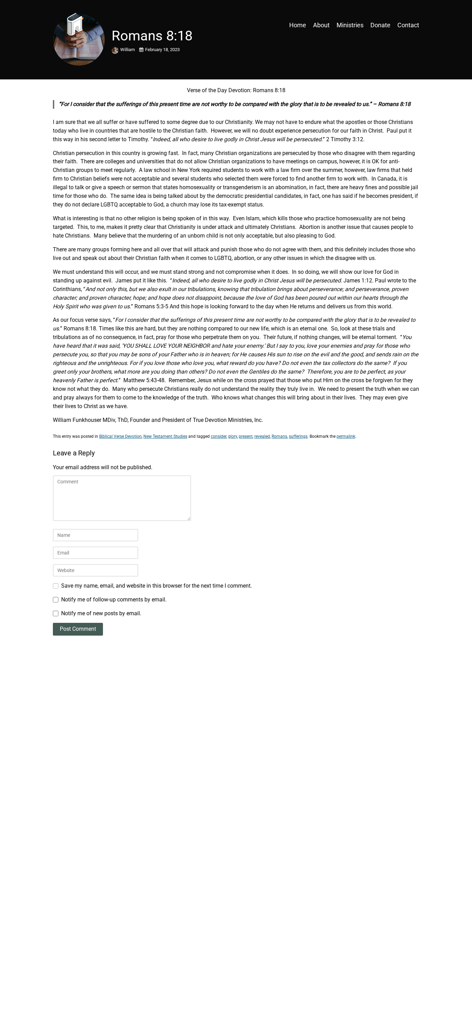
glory (232, 436)
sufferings (298, 436)
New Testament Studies (165, 436)
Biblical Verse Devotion (120, 436)
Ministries (350, 25)
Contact (408, 25)
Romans (279, 436)
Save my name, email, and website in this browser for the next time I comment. (156, 585)
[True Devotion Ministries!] (97, 25)
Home (297, 25)
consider (218, 436)
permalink (346, 436)
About (321, 25)
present (246, 436)
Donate (380, 25)
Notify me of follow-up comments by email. (114, 599)
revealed (262, 436)
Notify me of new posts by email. (101, 613)
